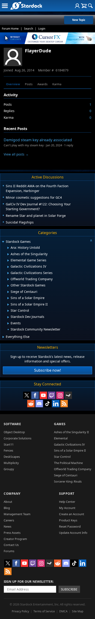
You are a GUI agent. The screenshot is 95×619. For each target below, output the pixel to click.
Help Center (67, 502)
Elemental (61, 438)
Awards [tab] (42, 84)
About (8, 502)
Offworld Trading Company (72, 469)
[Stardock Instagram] (60, 395)
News (7, 526)
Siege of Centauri (65, 475)
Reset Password (70, 526)
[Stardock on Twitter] (27, 395)
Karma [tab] (56, 84)
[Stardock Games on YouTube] (43, 395)
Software (12, 424)
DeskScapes (12, 457)
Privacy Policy (20, 611)
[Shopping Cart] (84, 5)
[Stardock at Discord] (39, 403)
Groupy (9, 469)
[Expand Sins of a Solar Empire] (8, 298)
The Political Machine (68, 463)
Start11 (9, 444)
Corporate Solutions (17, 438)
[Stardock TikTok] (47, 403)
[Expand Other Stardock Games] (8, 286)
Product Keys (68, 520)
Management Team (17, 514)
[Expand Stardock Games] (3, 242)
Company (12, 493)
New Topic (78, 20)
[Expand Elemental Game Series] (8, 260)
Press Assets (12, 533)
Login (41, 29)
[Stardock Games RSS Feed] (64, 403)
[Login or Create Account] (77, 5)
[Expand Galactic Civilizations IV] (8, 267)
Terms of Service (44, 611)
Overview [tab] (13, 84)
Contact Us (11, 545)
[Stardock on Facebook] (35, 395)
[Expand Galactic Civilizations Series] (8, 273)
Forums (9, 551)
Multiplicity (11, 463)
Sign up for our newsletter (28, 581)
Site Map (77, 611)
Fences (8, 450)
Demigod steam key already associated (38, 139)
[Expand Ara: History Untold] (8, 248)
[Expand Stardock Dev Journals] (8, 317)
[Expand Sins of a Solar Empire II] (8, 304)
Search (28, 29)
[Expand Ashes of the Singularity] (8, 254)
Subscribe (69, 589)
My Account (67, 508)
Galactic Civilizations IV (69, 444)
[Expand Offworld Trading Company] (8, 279)
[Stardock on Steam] (68, 395)
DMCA (63, 611)
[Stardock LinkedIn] (56, 403)
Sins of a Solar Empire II (70, 450)
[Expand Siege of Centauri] (8, 292)
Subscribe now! (47, 370)
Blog (7, 508)
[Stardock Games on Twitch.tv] (52, 395)
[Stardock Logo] (26, 5)
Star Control (62, 457)
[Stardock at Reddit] (31, 403)
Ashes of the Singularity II (71, 432)
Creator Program (15, 539)
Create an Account (71, 514)
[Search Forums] (90, 5)
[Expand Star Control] (8, 311)
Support (66, 493)
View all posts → (16, 154)
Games (59, 424)
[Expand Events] (8, 323)
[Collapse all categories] (91, 240)
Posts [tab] (29, 84)
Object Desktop (14, 432)
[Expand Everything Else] (3, 337)
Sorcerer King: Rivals (68, 481)
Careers (9, 520)
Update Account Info (73, 533)
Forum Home (10, 29)
